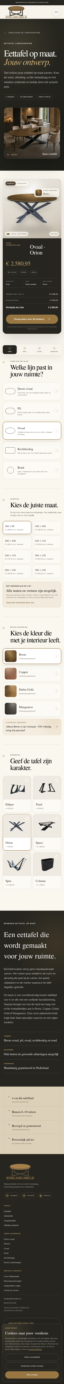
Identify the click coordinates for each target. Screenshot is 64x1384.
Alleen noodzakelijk (32, 1357)
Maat (24, 350)
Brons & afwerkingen (12, 1262)
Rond (6, 1253)
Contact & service (11, 1290)
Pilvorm (7, 1244)
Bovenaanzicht (22, 183)
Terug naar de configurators (22, 32)
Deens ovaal (9, 1239)
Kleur (39, 350)
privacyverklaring (35, 1349)
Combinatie (10, 183)
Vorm (10, 350)
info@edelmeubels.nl (12, 1299)
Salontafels (8, 1216)
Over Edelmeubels (11, 1276)
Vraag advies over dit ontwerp (32, 319)
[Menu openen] (56, 12)
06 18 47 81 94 (10, 1303)
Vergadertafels (10, 1221)
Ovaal (6, 1249)
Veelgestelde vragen (12, 1286)
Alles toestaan (32, 1375)
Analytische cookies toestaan (32, 1366)
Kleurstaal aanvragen (13, 1281)
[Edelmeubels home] (16, 12)
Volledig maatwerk (11, 1225)
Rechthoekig (9, 1258)
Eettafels (7, 1211)
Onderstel (54, 350)
